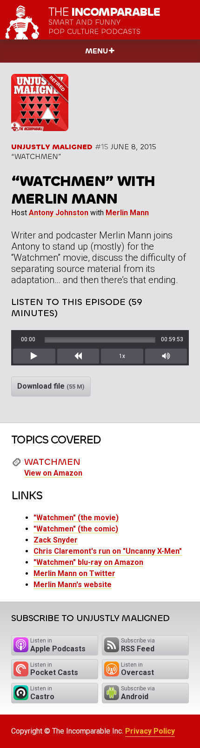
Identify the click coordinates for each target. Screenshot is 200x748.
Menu (96, 51)
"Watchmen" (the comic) (75, 528)
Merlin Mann (127, 212)
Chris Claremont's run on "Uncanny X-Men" (107, 551)
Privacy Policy (150, 731)
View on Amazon (53, 473)
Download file (51, 386)
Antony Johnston (58, 212)
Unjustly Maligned (52, 147)
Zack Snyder (55, 540)
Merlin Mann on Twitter (74, 573)
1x (122, 356)
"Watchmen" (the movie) (76, 517)
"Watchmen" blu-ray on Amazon (88, 562)
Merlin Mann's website (72, 584)
